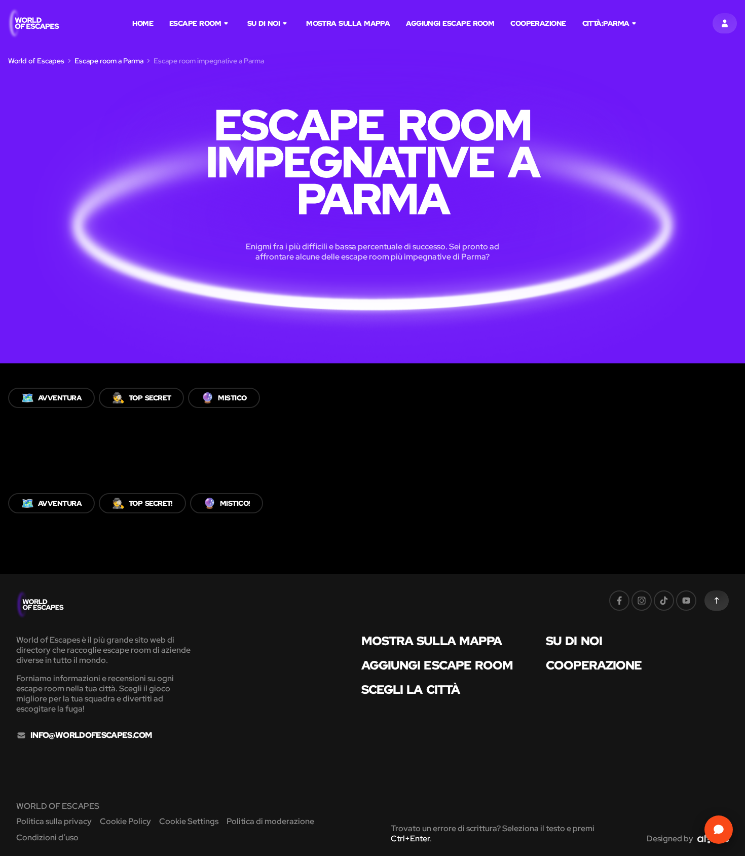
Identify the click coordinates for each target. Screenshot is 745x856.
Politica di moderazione (270, 821)
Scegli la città (410, 690)
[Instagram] (641, 600)
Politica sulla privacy (54, 821)
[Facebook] (619, 600)
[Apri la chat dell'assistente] (718, 829)
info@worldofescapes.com (91, 735)
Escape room (195, 23)
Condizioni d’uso (47, 837)
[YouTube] (686, 600)
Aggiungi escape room (450, 23)
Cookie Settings (188, 821)
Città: (605, 23)
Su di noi (263, 23)
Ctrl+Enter (410, 838)
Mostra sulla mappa (348, 23)
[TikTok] (664, 600)
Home (142, 23)
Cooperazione (538, 23)
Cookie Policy (125, 821)
